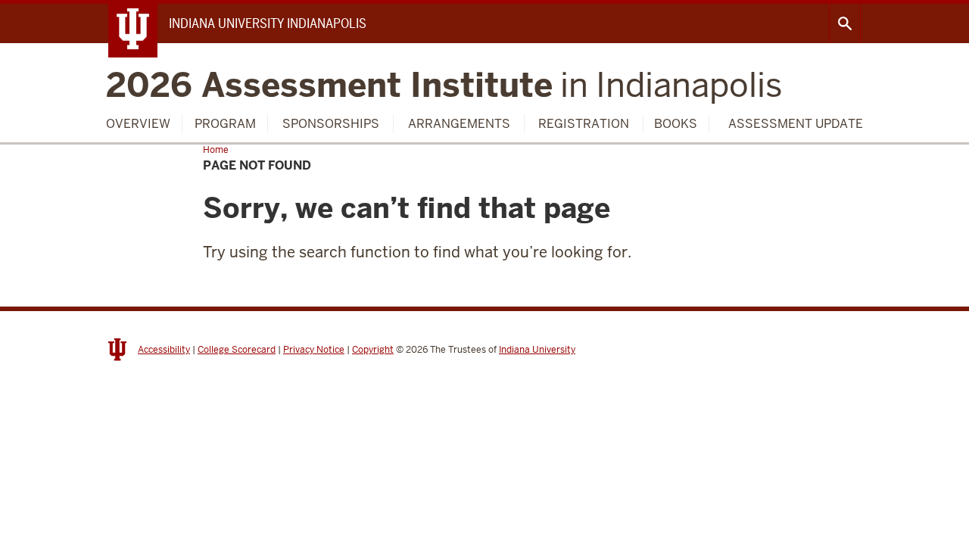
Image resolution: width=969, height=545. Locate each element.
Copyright (373, 350)
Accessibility (164, 350)
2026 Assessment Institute (444, 85)
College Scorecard (237, 350)
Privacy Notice (313, 350)
